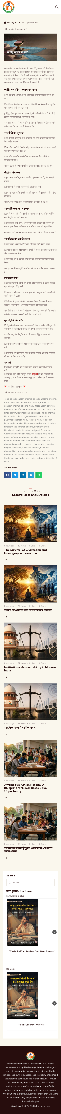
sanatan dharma (12, 440)
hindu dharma (48, 412)
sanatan (34, 437)
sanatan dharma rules (35, 444)
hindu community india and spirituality (22, 412)
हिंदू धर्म (35, 374)
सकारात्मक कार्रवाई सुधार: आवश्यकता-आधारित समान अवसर (28, 850)
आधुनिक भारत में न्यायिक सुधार (19, 727)
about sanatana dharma (44, 398)
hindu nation (10, 416)
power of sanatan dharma (17, 437)
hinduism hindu (41, 426)
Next (54, 932)
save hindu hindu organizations (33, 454)
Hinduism (51, 423)
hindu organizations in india (30, 416)
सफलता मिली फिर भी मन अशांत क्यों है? (32, 1024)
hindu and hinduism (46, 409)
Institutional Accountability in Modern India (30, 669)
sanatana (16, 447)
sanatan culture (46, 437)
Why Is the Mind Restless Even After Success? (32, 951)
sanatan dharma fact (31, 440)
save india (19, 458)
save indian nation (34, 458)
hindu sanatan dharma (35, 423)
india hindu (48, 433)
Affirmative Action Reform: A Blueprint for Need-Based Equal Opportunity (25, 788)
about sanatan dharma (21, 398)
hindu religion (29, 419)
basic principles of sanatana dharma (21, 402)
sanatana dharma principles (33, 451)
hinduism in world (12, 430)
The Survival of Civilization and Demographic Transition (25, 551)
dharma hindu (27, 405)
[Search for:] (30, 882)
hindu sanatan (16, 423)
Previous (9, 932)
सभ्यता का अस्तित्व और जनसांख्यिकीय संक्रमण (28, 610)
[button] (7, 475)
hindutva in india (34, 433)
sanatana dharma (30, 447)
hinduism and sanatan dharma (18, 426)
